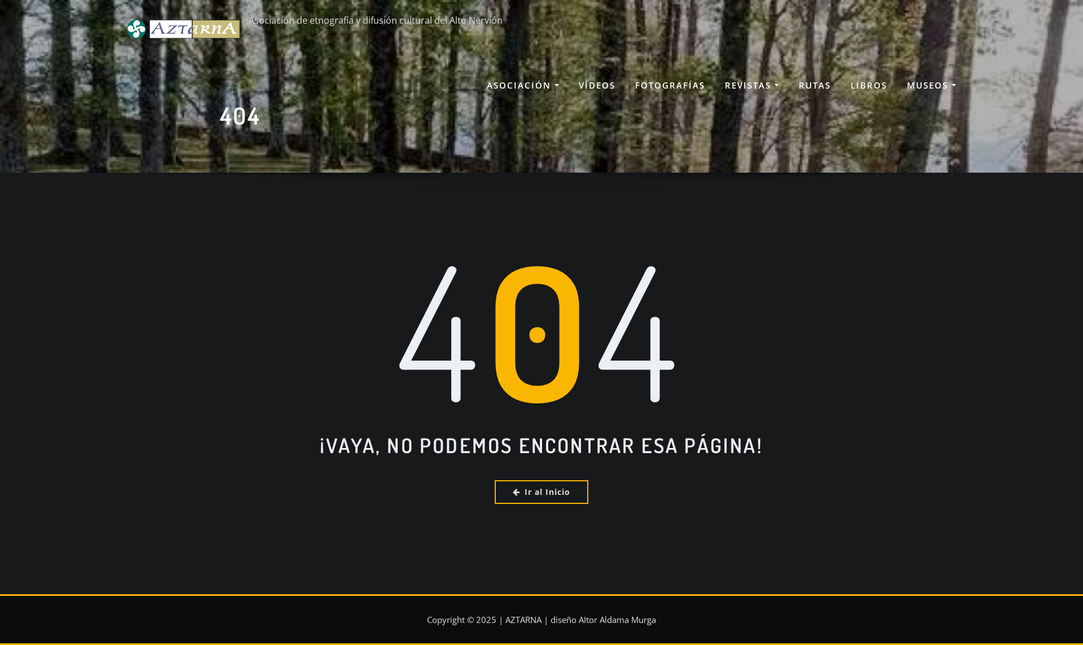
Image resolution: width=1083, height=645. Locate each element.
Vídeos (597, 85)
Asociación (520, 85)
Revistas (749, 85)
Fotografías (670, 85)
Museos (929, 85)
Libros (869, 85)
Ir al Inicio (547, 491)
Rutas (815, 85)
